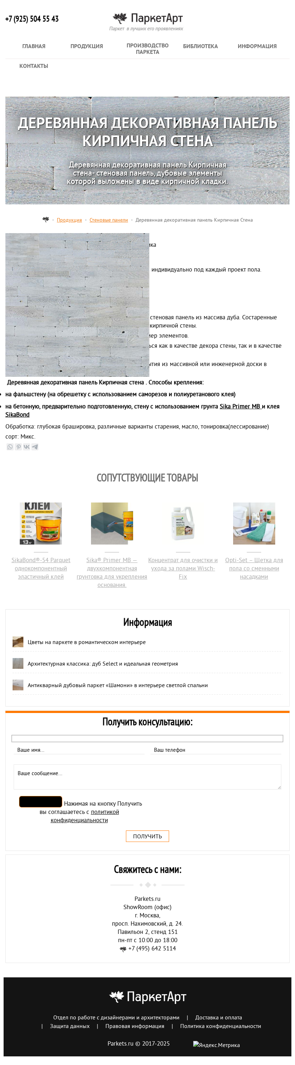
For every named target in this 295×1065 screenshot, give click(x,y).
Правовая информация (134, 1025)
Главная (33, 46)
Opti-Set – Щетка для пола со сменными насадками (254, 568)
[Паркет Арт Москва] (45, 220)
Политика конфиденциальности (220, 1025)
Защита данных (70, 1025)
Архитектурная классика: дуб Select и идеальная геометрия (103, 663)
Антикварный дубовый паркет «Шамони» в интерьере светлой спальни (118, 685)
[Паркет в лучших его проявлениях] (147, 27)
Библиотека (200, 46)
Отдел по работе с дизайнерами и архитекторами (116, 1017)
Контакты (33, 66)
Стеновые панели (109, 220)
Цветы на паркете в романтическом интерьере (87, 641)
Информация (257, 46)
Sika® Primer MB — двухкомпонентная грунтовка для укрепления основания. (112, 572)
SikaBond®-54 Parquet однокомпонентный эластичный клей (41, 568)
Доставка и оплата (218, 1017)
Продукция (87, 46)
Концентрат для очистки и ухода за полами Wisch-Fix (183, 568)
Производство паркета (148, 49)
